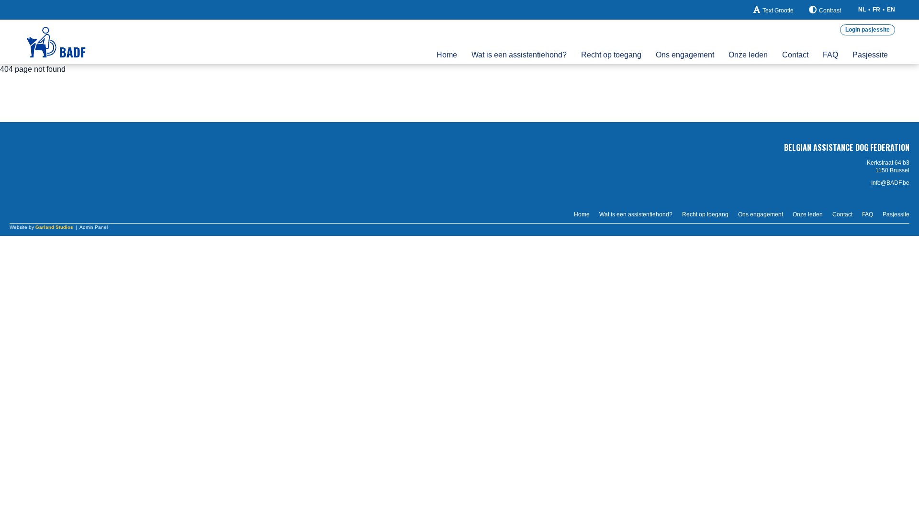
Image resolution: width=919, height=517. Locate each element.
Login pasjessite (867, 29)
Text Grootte (778, 10)
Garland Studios (54, 227)
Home (447, 55)
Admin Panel (93, 227)
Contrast (830, 10)
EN (891, 9)
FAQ (830, 55)
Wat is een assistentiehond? (519, 55)
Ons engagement (685, 55)
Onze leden (748, 55)
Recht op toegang (611, 55)
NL (862, 9)
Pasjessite (870, 55)
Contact (795, 55)
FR (876, 9)
